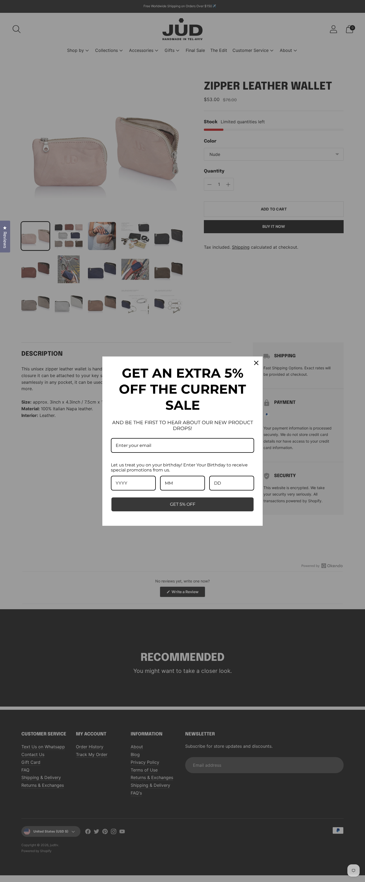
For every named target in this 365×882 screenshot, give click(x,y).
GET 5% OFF (182, 504)
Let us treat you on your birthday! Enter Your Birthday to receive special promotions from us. (179, 467)
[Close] (256, 362)
